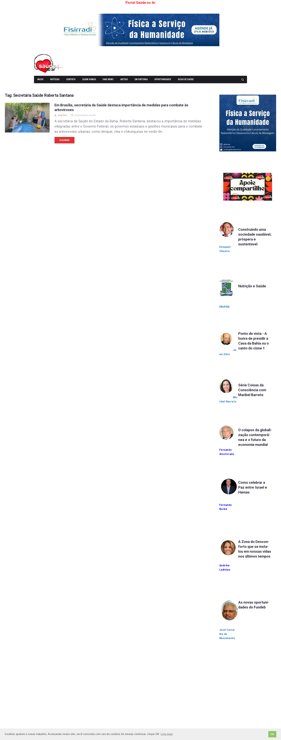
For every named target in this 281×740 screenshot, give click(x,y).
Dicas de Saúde (186, 79)
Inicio (40, 79)
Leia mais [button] (167, 734)
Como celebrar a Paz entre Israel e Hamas (252, 487)
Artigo (124, 79)
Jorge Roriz (62, 115)
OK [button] (272, 734)
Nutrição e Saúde (252, 286)
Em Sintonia (141, 79)
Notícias (55, 79)
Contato (70, 79)
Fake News (108, 79)
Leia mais (64, 140)
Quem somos (89, 79)
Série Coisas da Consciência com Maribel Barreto (252, 390)
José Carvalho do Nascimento (227, 634)
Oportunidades (162, 79)
